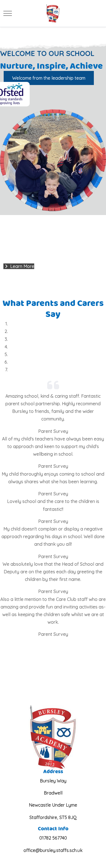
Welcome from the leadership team (48, 78)
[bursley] (53, 13)
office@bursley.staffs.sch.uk (53, 850)
